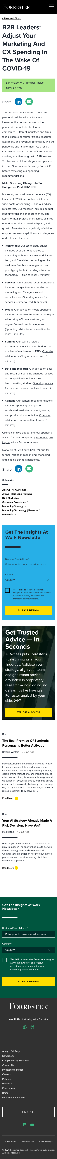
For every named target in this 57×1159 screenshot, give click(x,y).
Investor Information (13, 1069)
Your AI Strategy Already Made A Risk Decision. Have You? (27, 823)
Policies (6, 1079)
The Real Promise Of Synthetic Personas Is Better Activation (25, 743)
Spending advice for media (22, 329)
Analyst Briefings (11, 1051)
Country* (9, 574)
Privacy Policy (27, 1141)
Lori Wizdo (12, 83)
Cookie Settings (45, 1141)
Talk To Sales (28, 1112)
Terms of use (10, 1141)
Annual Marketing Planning (17, 494)
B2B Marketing (10, 498)
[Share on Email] (29, 101)
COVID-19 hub (36, 450)
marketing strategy (12, 506)
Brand (5, 1093)
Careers (6, 1074)
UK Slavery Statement (13, 1097)
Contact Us (8, 1065)
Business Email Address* (17, 559)
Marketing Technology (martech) (20, 510)
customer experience (14, 502)
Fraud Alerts (8, 1088)
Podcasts (7, 1083)
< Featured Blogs (11, 18)
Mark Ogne (8, 832)
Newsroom (8, 1056)
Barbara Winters (10, 752)
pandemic (7, 514)
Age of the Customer (14, 490)
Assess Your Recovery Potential (31, 166)
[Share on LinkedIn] (18, 101)
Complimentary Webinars (15, 1060)
